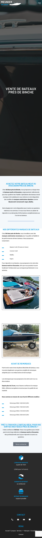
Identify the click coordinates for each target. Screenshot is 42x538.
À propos (13, 531)
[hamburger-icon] (39, 3)
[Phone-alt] (12, 520)
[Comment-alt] (30, 520)
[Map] (24, 520)
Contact (21, 534)
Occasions (33, 531)
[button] (20, 530)
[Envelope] (18, 520)
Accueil (7, 531)
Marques (27, 531)
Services (19, 531)
